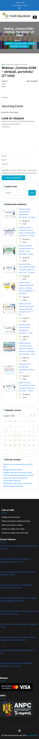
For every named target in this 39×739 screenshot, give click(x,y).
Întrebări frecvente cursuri (11, 517)
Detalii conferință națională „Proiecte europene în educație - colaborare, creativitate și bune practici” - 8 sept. (27, 348)
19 (15, 440)
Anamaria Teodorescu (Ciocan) (16, 64)
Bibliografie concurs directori (13, 470)
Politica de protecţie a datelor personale (16, 521)
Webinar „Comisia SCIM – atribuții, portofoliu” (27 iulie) (20, 45)
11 (10, 436)
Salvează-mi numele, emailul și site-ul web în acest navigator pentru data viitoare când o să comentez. (19, 171)
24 (5, 445)
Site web (5, 164)
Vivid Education (32, 735)
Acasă (17, 40)
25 (10, 445)
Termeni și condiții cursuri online (13, 529)
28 (10, 427)
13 (19, 436)
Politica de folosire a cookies (12, 525)
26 (15, 445)
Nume (4, 156)
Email (4, 160)
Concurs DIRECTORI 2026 (11, 481)
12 (15, 436)
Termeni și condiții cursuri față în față (15, 533)
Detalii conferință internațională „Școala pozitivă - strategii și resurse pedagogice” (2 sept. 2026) (26, 288)
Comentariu (6, 127)
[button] (35, 17)
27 (19, 445)
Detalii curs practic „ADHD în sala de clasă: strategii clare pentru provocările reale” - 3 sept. (26, 309)
